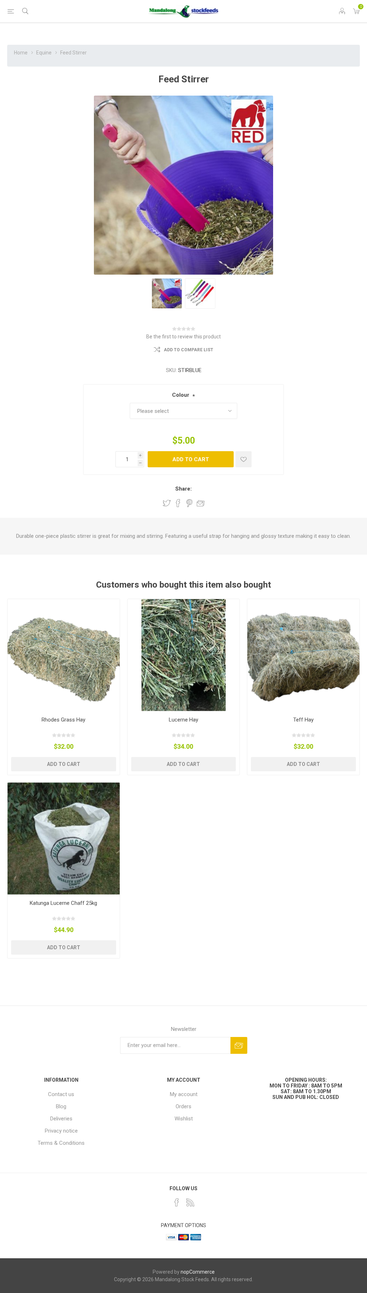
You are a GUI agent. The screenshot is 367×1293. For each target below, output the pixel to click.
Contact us (61, 1094)
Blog (61, 1106)
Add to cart (190, 459)
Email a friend (201, 503)
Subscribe (238, 1045)
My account (183, 1094)
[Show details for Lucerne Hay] (184, 655)
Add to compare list (188, 349)
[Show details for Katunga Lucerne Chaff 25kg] (64, 838)
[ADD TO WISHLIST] (243, 459)
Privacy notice (61, 1131)
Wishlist (184, 1118)
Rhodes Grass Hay (63, 720)
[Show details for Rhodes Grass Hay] (64, 655)
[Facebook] (176, 1202)
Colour (180, 395)
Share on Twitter (167, 503)
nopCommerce (198, 1272)
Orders (183, 1106)
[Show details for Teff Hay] (303, 655)
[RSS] (190, 1202)
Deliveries (61, 1118)
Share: (183, 489)
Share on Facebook (178, 503)
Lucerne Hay (183, 720)
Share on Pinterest (189, 503)
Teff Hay (303, 720)
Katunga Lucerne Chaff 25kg (63, 903)
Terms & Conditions (61, 1143)
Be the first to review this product (183, 336)
